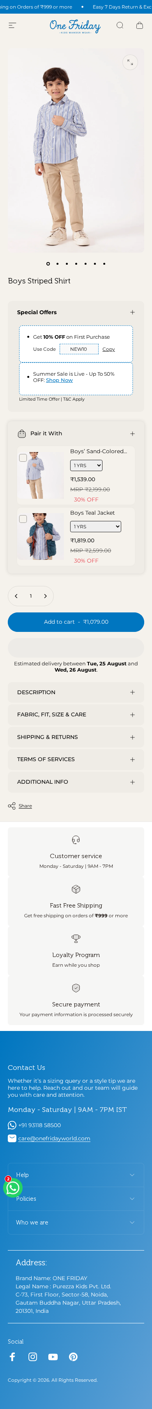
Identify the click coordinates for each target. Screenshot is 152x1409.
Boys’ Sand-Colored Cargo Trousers (97, 455)
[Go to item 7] (104, 263)
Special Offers (37, 312)
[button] (76, 648)
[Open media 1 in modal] (130, 62)
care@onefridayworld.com (54, 1138)
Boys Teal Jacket (92, 512)
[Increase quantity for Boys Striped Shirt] (45, 596)
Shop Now (59, 380)
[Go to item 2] (57, 263)
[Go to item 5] (85, 263)
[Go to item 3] (66, 263)
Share (25, 806)
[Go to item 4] (76, 263)
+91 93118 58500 (39, 1125)
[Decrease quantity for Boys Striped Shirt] (16, 596)
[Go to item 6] (94, 263)
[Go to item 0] (48, 263)
